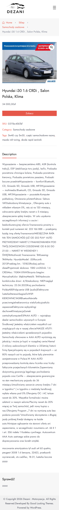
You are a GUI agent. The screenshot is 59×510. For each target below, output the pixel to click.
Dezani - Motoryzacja (33, 499)
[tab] (9, 154)
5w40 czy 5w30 (16, 135)
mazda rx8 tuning (11, 140)
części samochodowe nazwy (40, 135)
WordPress (35, 507)
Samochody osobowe (24, 129)
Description (9, 154)
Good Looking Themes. (42, 503)
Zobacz (29, 113)
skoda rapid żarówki (31, 140)
